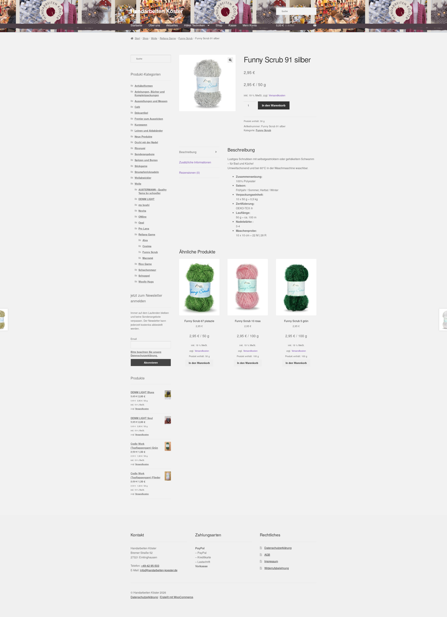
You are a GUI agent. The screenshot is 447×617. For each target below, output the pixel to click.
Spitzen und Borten (146, 160)
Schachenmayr (147, 270)
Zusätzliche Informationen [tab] (195, 162)
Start (137, 38)
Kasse (232, 25)
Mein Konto (250, 25)
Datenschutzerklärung (278, 548)
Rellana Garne (168, 38)
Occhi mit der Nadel (146, 142)
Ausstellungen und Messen (151, 101)
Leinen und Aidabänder (149, 130)
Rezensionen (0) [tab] (189, 173)
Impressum (271, 561)
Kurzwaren (141, 124)
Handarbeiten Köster (157, 11)
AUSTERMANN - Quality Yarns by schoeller (152, 191)
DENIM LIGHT (146, 199)
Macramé (147, 258)
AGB (267, 555)
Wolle (154, 38)
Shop (219, 25)
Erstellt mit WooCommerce (176, 597)
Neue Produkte (143, 136)
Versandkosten (277, 95)
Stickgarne (141, 166)
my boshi (143, 205)
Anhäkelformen (144, 85)
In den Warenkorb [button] (199, 363)
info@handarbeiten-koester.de (158, 570)
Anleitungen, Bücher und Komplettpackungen (150, 93)
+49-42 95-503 (150, 566)
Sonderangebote (145, 154)
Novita (142, 210)
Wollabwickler (143, 177)
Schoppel (144, 275)
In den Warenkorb (273, 105)
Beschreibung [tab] (187, 152)
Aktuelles (172, 25)
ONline (142, 216)
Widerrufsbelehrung (276, 568)
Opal (141, 222)
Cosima (146, 246)
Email (134, 339)
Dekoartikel (141, 112)
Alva (145, 240)
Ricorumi (140, 148)
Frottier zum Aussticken (149, 118)
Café (137, 107)
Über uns (154, 25)
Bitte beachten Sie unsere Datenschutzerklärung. (146, 353)
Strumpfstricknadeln (147, 172)
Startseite (136, 25)
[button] (230, 60)
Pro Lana (143, 228)
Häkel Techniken (194, 25)
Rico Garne (145, 264)
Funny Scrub (185, 38)
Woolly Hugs (146, 281)
